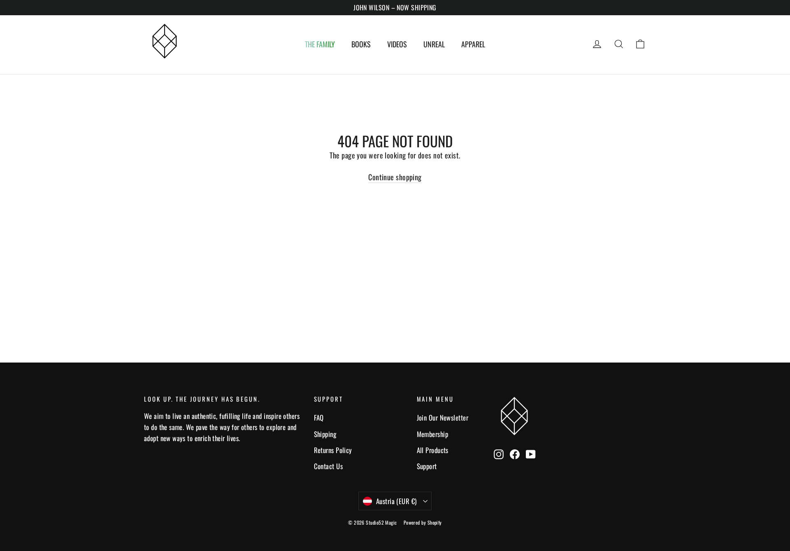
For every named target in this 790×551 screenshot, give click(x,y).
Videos (397, 44)
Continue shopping (395, 177)
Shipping (325, 434)
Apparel (473, 44)
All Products (432, 450)
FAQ (319, 417)
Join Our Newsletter (443, 417)
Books (361, 44)
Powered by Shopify (423, 522)
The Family (320, 44)
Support (427, 466)
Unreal (434, 44)
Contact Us (328, 466)
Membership (432, 434)
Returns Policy (333, 450)
